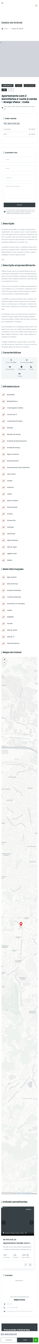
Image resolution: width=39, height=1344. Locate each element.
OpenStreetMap (26, 1193)
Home (6, 29)
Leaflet (18, 1193)
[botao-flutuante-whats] (35, 1340)
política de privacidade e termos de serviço (18, 213)
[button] (21, 924)
